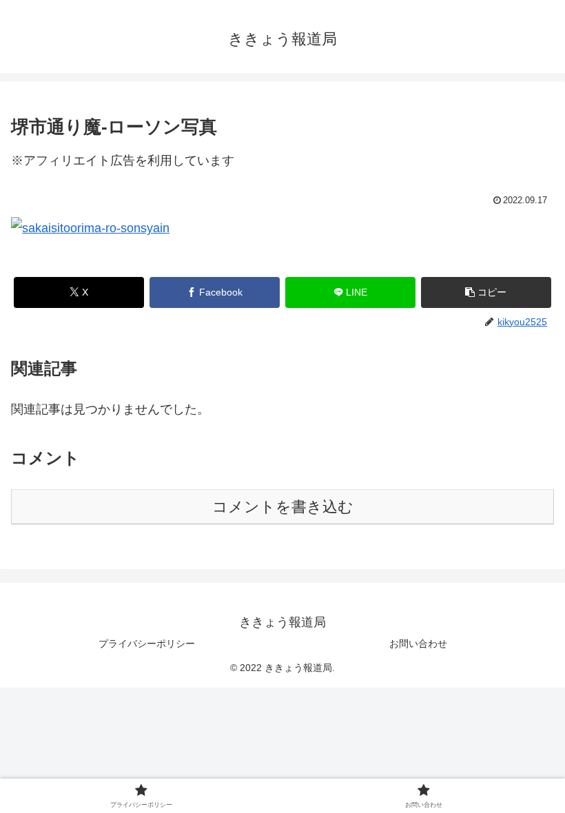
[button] (486, 292)
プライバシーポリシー (147, 643)
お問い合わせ (418, 643)
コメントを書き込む (282, 506)
